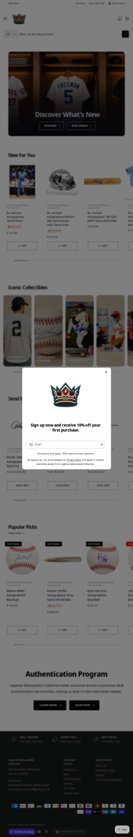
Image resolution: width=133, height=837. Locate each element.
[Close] (106, 372)
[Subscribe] (101, 445)
